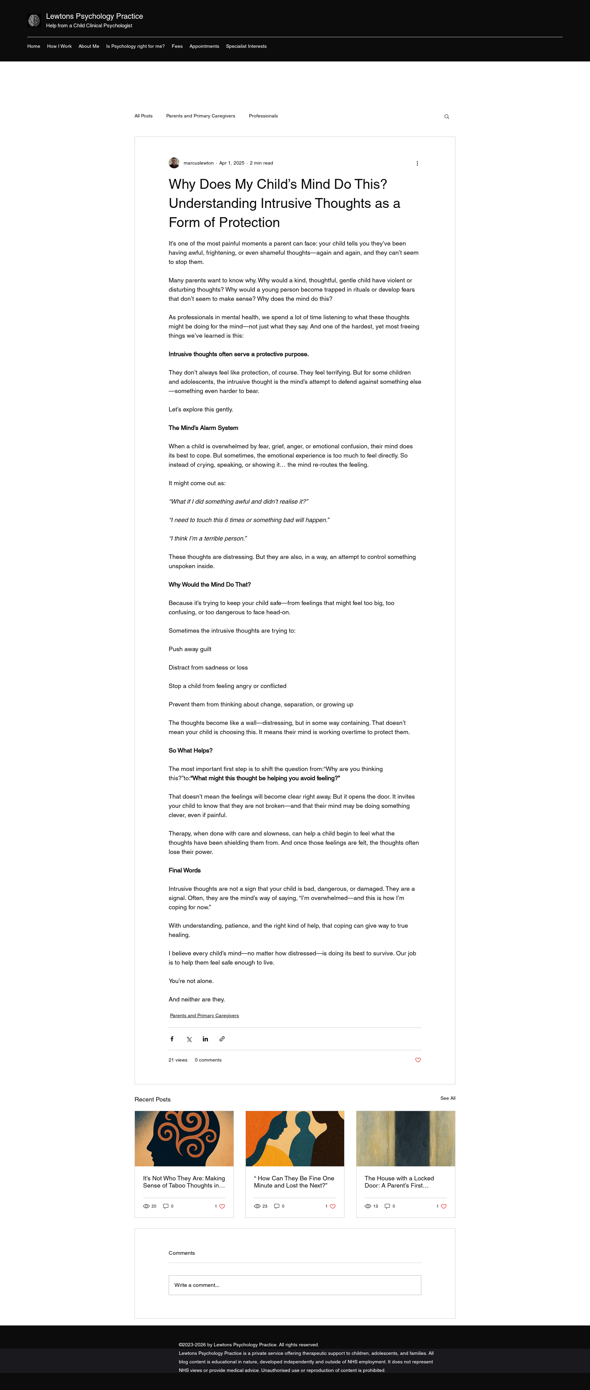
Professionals (263, 115)
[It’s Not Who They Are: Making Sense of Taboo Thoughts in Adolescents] (184, 1138)
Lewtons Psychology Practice (94, 16)
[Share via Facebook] (172, 1039)
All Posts (144, 115)
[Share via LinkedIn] (205, 1039)
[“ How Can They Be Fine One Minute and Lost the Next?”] (295, 1138)
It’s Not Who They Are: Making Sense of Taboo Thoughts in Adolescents (184, 1182)
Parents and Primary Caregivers (200, 115)
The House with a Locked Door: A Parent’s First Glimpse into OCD (399, 1182)
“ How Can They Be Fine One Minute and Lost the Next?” (294, 1182)
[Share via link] (222, 1039)
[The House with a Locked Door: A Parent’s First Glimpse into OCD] (405, 1138)
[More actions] (417, 163)
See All (447, 1098)
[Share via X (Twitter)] (188, 1039)
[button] (447, 116)
